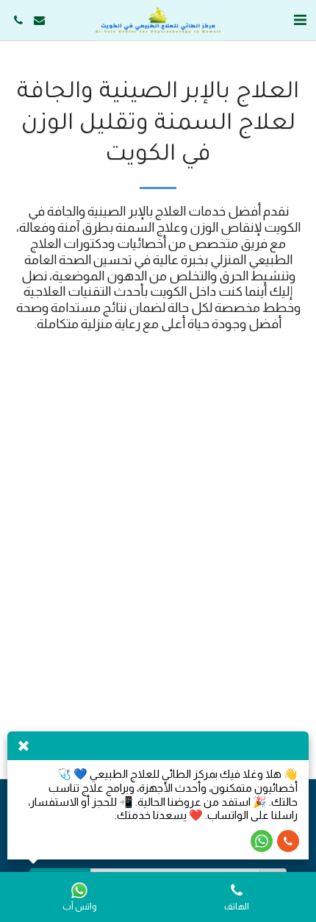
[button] (299, 20)
